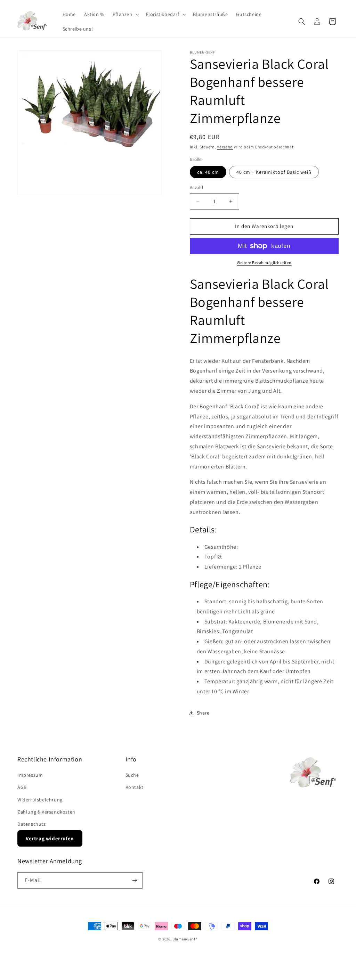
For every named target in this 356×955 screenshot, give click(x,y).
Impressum (30, 775)
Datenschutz (31, 824)
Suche (132, 775)
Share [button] (203, 713)
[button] (125, 14)
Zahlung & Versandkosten (46, 812)
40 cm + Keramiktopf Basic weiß (274, 172)
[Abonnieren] (134, 880)
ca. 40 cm (208, 172)
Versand (225, 146)
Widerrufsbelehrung (40, 800)
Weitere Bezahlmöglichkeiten (264, 262)
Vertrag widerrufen (50, 838)
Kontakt (135, 787)
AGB (22, 787)
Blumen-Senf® (184, 939)
